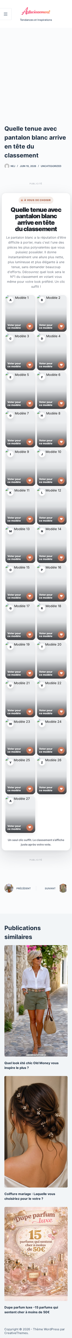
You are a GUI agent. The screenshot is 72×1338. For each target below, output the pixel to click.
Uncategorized (51, 166)
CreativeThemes (16, 1333)
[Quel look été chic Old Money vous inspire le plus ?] (36, 1001)
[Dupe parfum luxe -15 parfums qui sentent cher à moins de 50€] (36, 1254)
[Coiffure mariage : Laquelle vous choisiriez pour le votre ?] (36, 1132)
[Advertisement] (36, 65)
